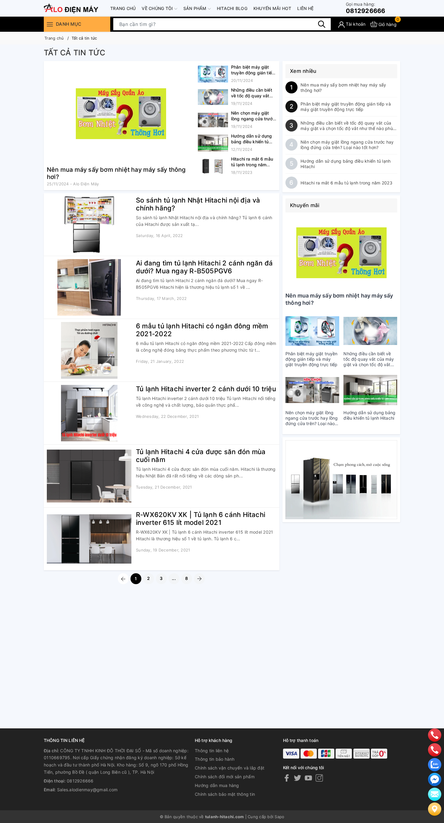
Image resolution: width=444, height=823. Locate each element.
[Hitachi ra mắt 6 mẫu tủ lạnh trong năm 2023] (213, 166)
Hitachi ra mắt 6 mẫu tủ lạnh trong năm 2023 (252, 164)
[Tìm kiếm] (321, 23)
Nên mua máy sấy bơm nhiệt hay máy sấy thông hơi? (343, 87)
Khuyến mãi (305, 205)
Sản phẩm (195, 8)
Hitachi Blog (232, 8)
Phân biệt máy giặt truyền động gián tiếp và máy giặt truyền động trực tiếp (346, 106)
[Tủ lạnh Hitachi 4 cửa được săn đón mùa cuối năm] (89, 476)
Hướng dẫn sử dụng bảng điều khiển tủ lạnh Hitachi (251, 141)
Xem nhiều (303, 71)
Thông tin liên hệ (212, 750)
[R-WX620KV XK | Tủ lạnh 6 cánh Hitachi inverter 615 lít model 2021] (89, 539)
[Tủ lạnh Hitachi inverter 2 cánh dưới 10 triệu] (89, 413)
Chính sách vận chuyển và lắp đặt (229, 767)
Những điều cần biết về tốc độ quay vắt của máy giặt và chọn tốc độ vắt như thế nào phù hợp (347, 125)
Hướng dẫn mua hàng (217, 785)
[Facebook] (286, 778)
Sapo (279, 816)
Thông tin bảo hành (215, 759)
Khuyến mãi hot (272, 8)
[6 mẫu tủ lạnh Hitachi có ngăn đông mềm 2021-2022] (89, 350)
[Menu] (50, 24)
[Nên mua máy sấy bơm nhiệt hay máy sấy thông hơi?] (121, 113)
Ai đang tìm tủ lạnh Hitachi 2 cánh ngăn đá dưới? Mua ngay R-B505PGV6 (204, 267)
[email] (434, 779)
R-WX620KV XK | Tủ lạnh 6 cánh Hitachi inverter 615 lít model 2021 (200, 518)
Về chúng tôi (158, 8)
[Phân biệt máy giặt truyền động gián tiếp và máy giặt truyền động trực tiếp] (213, 74)
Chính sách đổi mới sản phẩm (225, 776)
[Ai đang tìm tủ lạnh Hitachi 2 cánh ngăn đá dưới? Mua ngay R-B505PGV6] (89, 287)
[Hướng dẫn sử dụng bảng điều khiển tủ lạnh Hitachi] (213, 143)
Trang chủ (123, 8)
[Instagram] (319, 778)
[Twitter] (297, 778)
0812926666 (365, 8)
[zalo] (434, 764)
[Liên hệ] (434, 808)
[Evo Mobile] (341, 479)
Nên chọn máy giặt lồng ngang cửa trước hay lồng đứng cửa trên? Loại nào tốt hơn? (347, 144)
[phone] (434, 734)
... (174, 578)
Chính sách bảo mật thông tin (225, 794)
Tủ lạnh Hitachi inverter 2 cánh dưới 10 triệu (206, 389)
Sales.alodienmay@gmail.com (87, 789)
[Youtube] (308, 778)
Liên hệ (305, 8)
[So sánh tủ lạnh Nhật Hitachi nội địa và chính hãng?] (89, 224)
